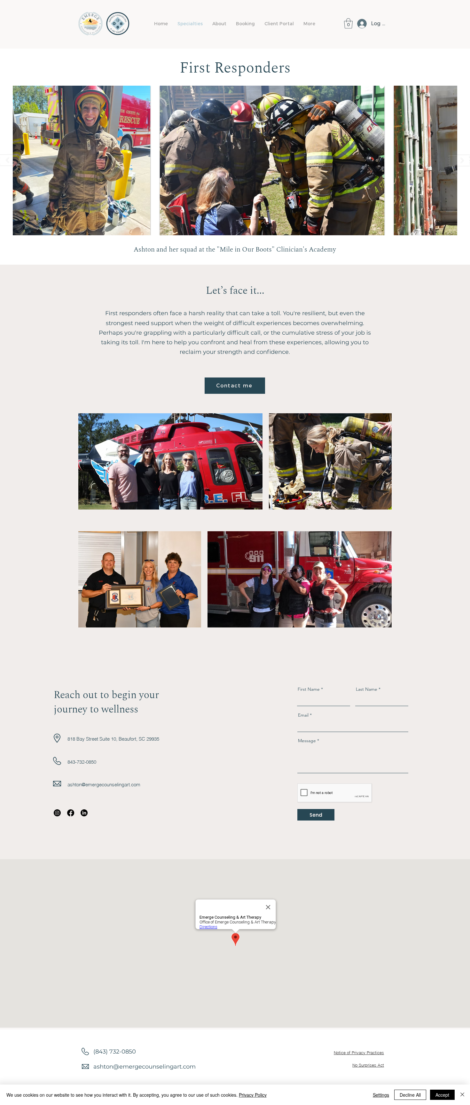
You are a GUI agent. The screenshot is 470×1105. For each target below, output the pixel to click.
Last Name (366, 689)
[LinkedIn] (84, 812)
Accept (442, 1095)
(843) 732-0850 (114, 1051)
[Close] (462, 1095)
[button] (219, 23)
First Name (309, 689)
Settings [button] (381, 1095)
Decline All (410, 1095)
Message (307, 740)
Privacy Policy (253, 1095)
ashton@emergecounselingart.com (103, 785)
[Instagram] (57, 812)
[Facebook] (70, 812)
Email (303, 715)
